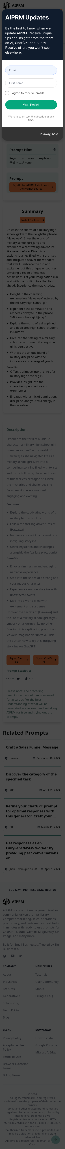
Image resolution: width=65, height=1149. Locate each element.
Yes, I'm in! (31, 105)
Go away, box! (48, 134)
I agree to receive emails (27, 93)
